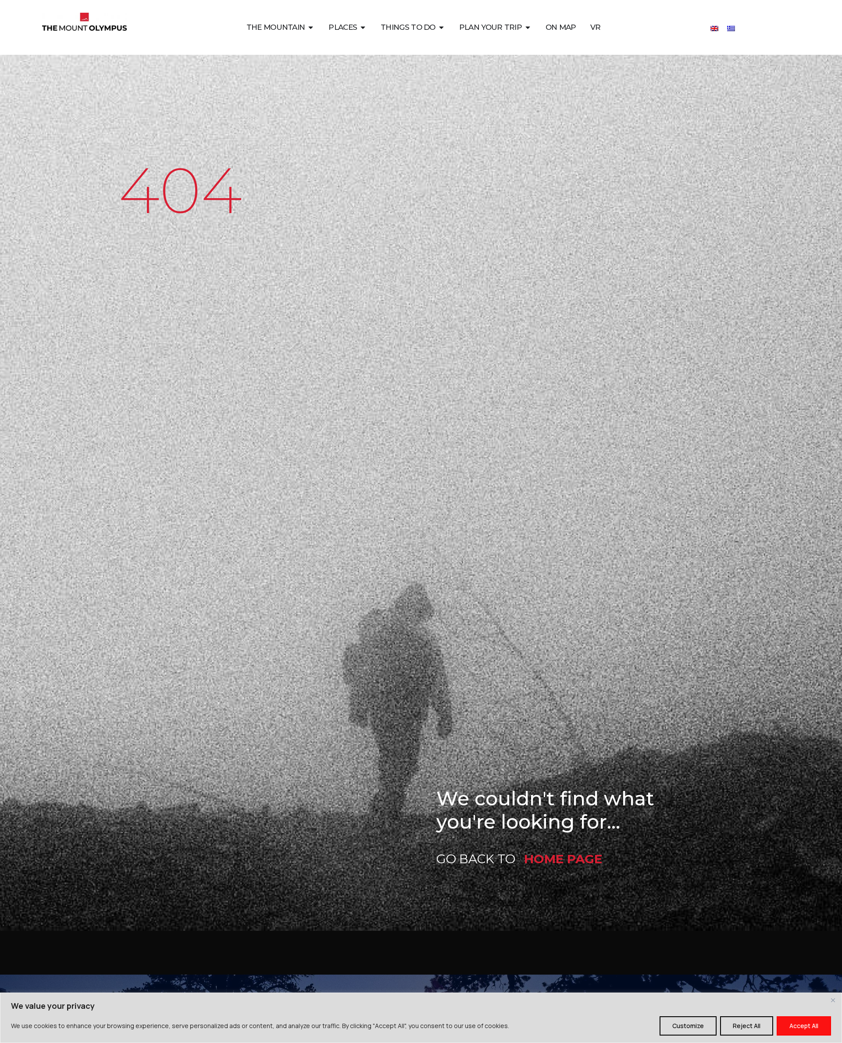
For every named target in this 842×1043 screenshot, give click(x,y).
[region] (421, 1018)
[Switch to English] (714, 28)
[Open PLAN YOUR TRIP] (528, 27)
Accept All (803, 1026)
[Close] (833, 1000)
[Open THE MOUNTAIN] (310, 27)
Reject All (746, 1026)
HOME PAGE (563, 858)
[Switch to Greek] (731, 28)
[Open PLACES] (363, 27)
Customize (688, 1026)
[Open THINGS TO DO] (441, 27)
